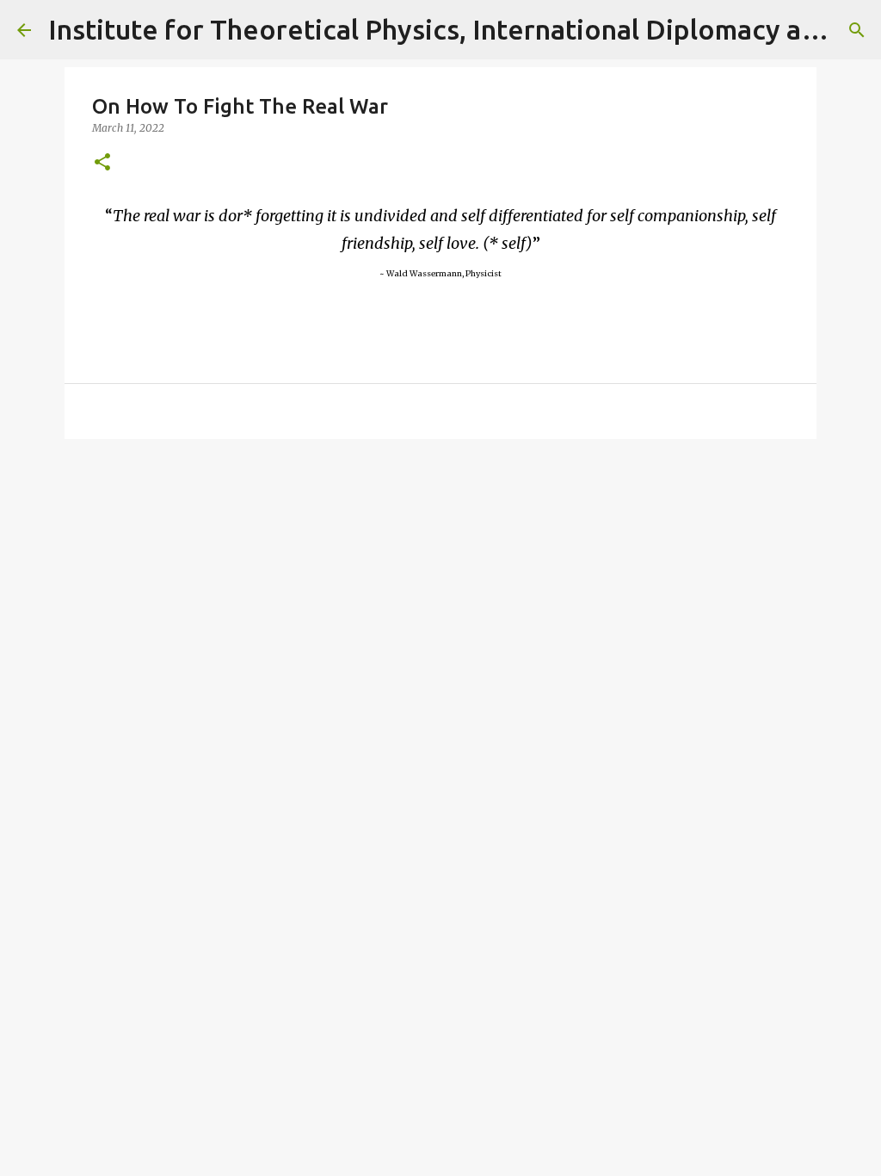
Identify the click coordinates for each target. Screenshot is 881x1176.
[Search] (857, 30)
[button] (102, 163)
